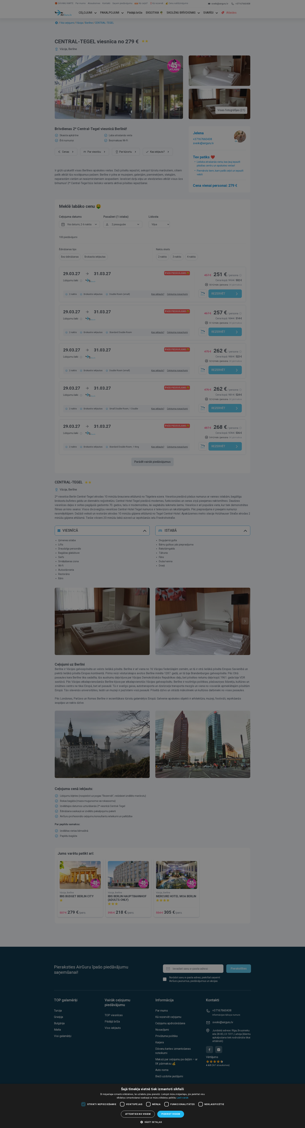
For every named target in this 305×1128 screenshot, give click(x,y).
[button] (152, 1122)
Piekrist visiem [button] (170, 1114)
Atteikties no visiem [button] (138, 1114)
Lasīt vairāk (183, 1098)
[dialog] (152, 1106)
